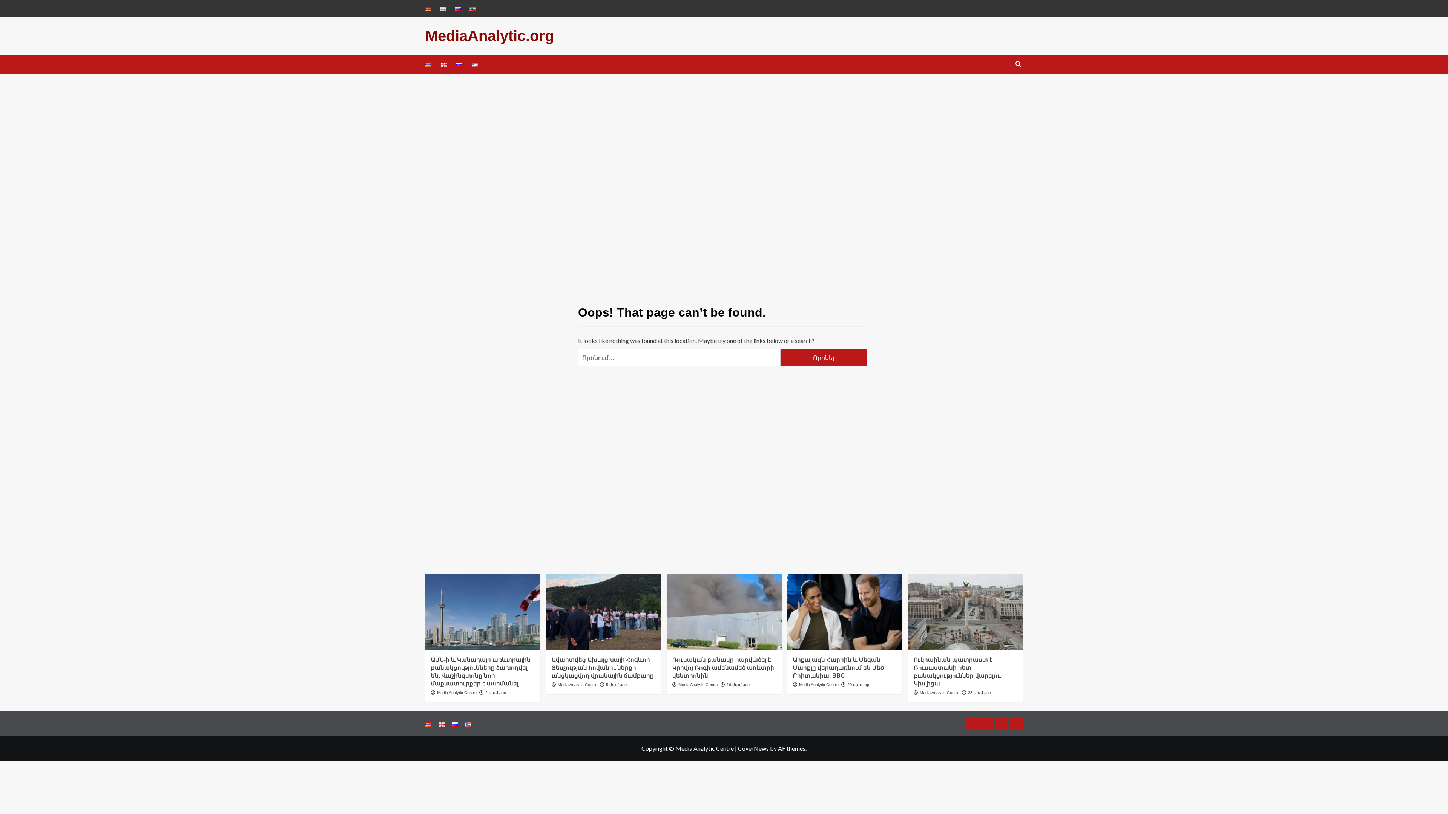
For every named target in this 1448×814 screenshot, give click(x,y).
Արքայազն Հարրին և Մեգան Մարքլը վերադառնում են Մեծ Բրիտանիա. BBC (838, 667)
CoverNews (753, 748)
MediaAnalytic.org (489, 36)
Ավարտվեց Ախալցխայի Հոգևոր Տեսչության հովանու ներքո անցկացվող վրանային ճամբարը (603, 667)
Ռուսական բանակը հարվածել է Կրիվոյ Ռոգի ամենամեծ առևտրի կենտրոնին (723, 667)
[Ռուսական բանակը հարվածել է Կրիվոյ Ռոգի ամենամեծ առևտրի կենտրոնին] (724, 612)
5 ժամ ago (616, 684)
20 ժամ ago (858, 684)
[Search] (1018, 64)
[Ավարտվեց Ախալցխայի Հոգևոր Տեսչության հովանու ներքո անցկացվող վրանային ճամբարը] (603, 612)
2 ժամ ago (495, 692)
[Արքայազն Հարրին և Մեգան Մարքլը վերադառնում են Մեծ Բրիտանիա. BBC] (844, 612)
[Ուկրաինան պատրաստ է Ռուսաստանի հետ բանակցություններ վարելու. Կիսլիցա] (965, 612)
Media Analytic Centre (457, 692)
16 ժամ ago (738, 684)
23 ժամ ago (979, 692)
